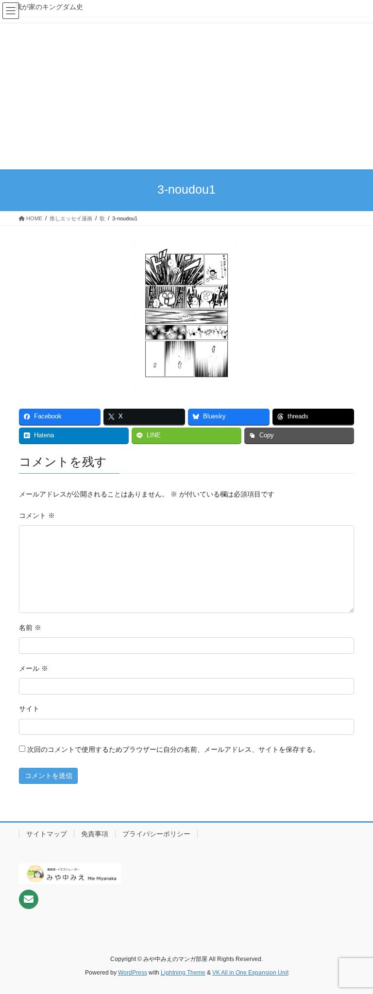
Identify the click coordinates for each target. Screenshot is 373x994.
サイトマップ (46, 834)
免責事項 (94, 834)
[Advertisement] (186, 95)
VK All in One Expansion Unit (250, 972)
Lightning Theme (183, 972)
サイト (29, 708)
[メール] (28, 899)
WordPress (132, 972)
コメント (37, 515)
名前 (30, 627)
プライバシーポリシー (156, 834)
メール (33, 668)
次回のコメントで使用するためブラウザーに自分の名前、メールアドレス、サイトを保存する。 (173, 749)
